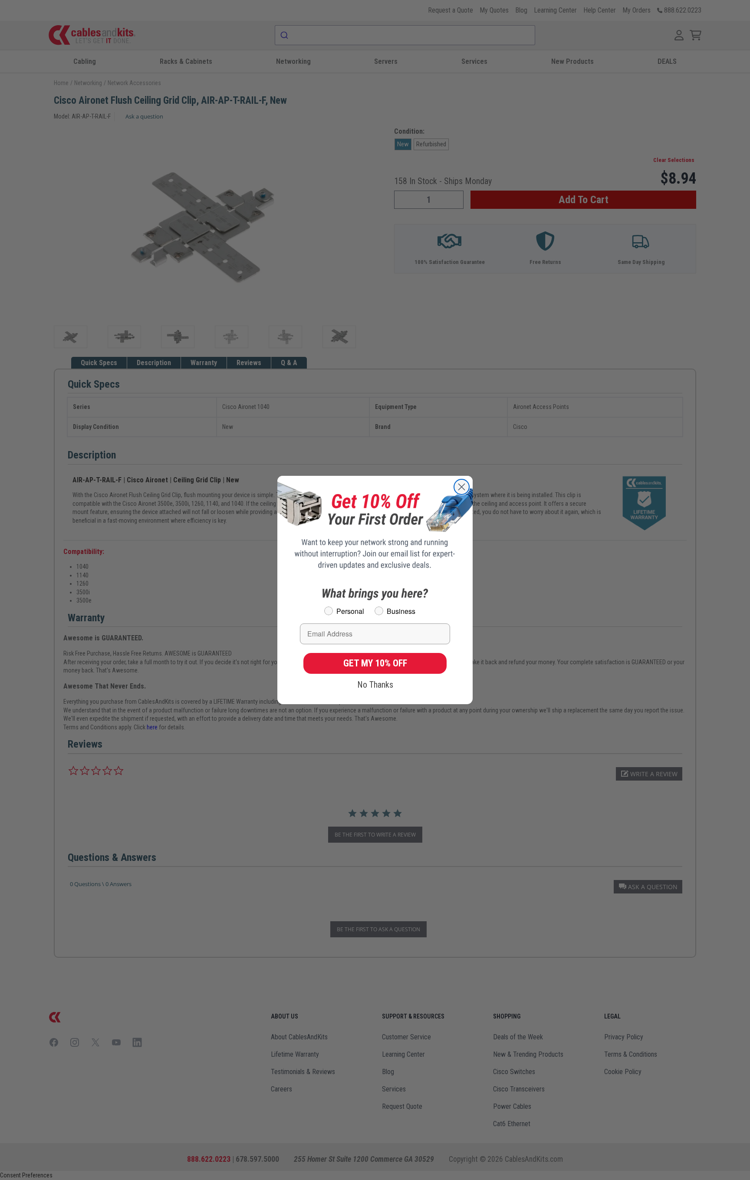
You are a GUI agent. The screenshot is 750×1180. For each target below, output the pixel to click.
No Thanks (375, 684)
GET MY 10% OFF (375, 663)
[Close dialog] (461, 486)
